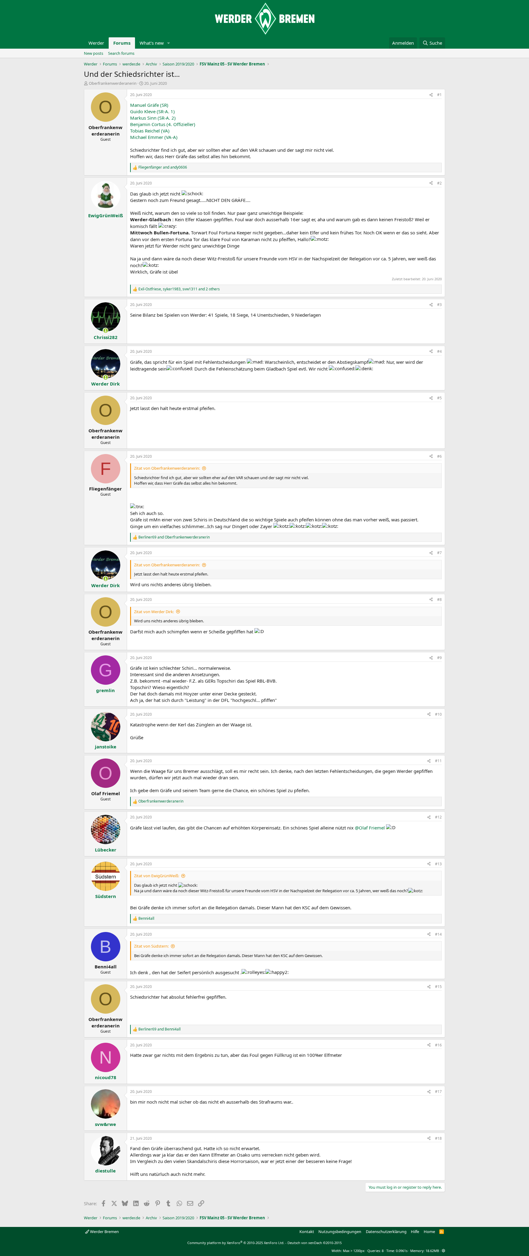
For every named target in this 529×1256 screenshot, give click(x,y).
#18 (438, 1138)
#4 (439, 351)
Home (429, 1231)
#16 (438, 1045)
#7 (439, 552)
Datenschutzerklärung (386, 1231)
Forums (121, 43)
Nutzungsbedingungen (339, 1231)
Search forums (121, 53)
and (162, 167)
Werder (96, 43)
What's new (152, 43)
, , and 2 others (179, 289)
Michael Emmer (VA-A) (154, 137)
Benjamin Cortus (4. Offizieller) (162, 124)
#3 (439, 304)
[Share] (431, 95)
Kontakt (306, 1231)
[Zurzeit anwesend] (105, 331)
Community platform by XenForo (235, 1242)
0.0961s (401, 1250)
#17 (438, 1091)
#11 (438, 760)
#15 (438, 986)
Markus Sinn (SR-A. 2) (153, 118)
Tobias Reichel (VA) (150, 131)
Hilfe (415, 1231)
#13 (438, 864)
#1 (439, 94)
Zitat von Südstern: (151, 946)
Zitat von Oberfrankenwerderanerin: (167, 468)
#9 (439, 657)
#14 (438, 934)
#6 (439, 456)
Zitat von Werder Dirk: (154, 611)
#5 (439, 398)
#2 (439, 183)
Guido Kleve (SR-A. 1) (152, 111)
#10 (438, 714)
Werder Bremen (104, 1231)
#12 (438, 817)
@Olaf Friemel (370, 828)
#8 (439, 599)
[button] (168, 43)
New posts (93, 53)
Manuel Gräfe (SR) (149, 105)
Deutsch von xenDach (314, 1242)
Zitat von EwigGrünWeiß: (156, 875)
